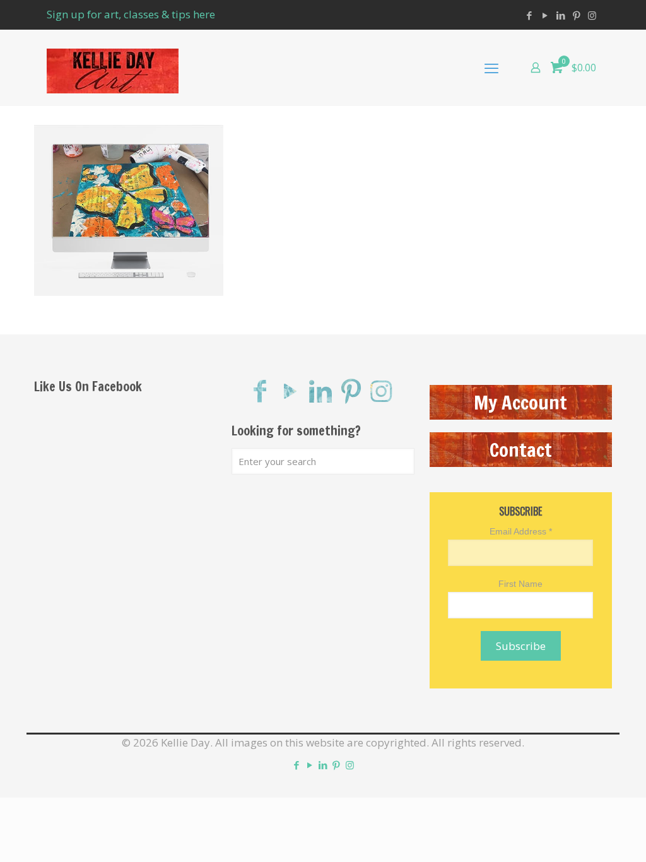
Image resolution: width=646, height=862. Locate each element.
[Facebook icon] (529, 15)
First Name (520, 584)
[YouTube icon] (544, 15)
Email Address (521, 531)
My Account (520, 402)
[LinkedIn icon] (560, 15)
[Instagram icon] (592, 15)
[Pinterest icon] (576, 15)
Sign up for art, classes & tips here (131, 14)
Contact (521, 449)
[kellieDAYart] (113, 67)
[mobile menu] (491, 67)
